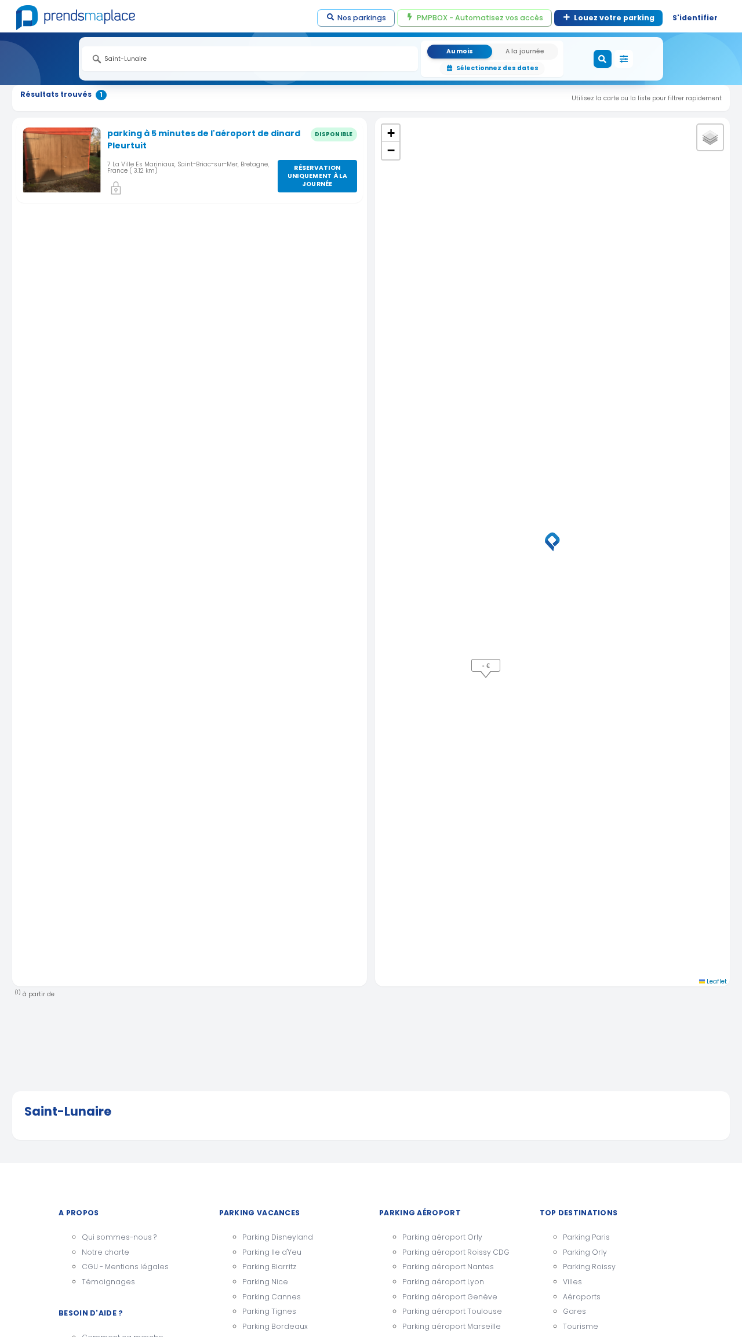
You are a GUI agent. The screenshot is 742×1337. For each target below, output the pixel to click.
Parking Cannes (271, 1297)
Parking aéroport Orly (442, 1237)
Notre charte (105, 1252)
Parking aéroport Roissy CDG (456, 1252)
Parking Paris (586, 1237)
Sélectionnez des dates (497, 68)
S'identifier (695, 18)
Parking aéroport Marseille (451, 1326)
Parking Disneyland (277, 1237)
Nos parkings (361, 18)
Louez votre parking (614, 18)
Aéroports (582, 1297)
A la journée (524, 51)
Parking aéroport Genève (449, 1297)
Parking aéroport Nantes (448, 1267)
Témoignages (108, 1282)
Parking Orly (585, 1252)
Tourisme (580, 1326)
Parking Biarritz (269, 1267)
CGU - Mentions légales (125, 1267)
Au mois (459, 51)
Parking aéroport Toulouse (452, 1311)
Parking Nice (265, 1282)
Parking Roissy (589, 1267)
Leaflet (716, 981)
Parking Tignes (269, 1311)
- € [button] (486, 665)
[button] (552, 541)
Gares (574, 1311)
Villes (572, 1282)
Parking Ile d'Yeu (271, 1252)
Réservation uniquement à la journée (317, 175)
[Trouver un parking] (603, 59)
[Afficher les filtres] (623, 59)
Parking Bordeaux (275, 1326)
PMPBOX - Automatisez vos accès (480, 18)
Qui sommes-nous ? (119, 1237)
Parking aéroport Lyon (443, 1282)
